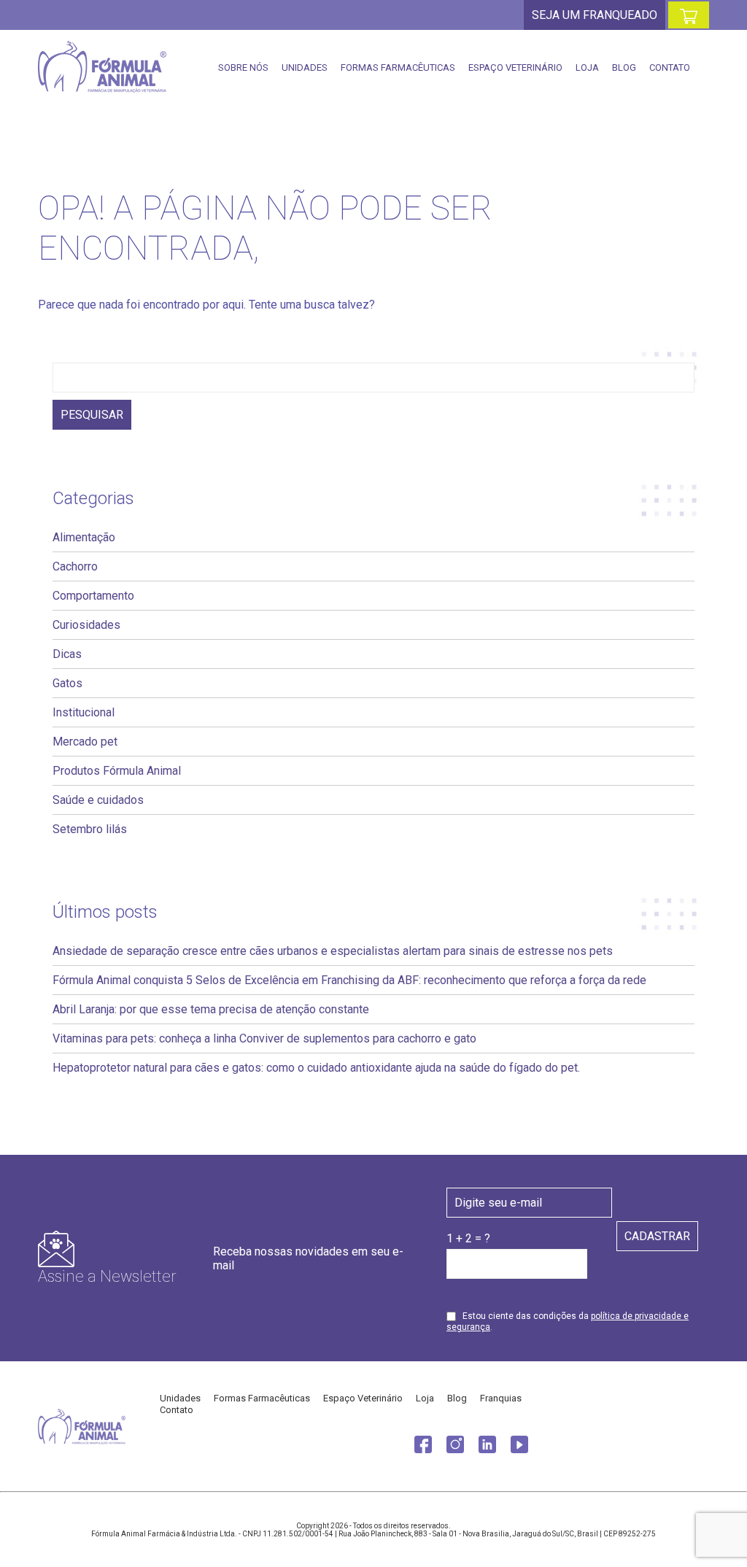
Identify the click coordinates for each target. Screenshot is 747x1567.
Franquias (501, 1398)
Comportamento (93, 596)
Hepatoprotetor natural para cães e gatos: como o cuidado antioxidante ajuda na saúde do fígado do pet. (316, 1068)
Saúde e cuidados (98, 800)
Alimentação (84, 537)
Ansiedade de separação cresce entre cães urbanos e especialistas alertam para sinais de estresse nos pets (333, 951)
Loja (587, 67)
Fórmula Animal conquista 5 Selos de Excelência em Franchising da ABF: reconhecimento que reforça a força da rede (349, 980)
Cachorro (75, 566)
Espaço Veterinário (515, 67)
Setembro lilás (90, 829)
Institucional (84, 712)
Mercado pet (85, 741)
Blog (624, 67)
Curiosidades (86, 625)
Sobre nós (243, 67)
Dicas (67, 654)
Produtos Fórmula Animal (117, 771)
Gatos (67, 683)
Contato (669, 67)
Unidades (305, 67)
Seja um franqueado (594, 15)
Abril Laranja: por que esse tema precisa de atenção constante (211, 1009)
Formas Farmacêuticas (398, 67)
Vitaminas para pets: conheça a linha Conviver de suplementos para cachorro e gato (264, 1038)
